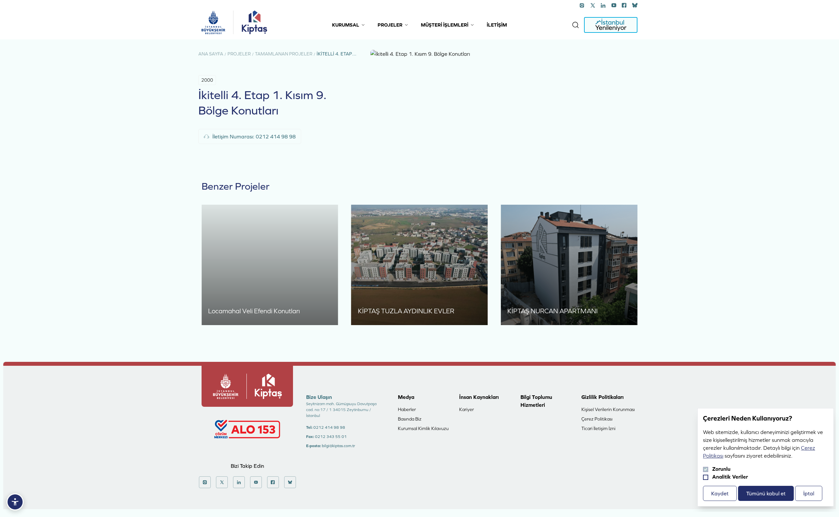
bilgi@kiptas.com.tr (338, 446)
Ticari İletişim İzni (598, 428)
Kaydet (720, 493)
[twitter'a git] (592, 5)
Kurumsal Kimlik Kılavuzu (423, 428)
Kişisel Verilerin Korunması (608, 409)
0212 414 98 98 (329, 427)
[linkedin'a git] (603, 5)
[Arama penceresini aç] (575, 25)
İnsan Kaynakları (479, 397)
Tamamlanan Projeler (283, 53)
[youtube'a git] (613, 5)
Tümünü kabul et (766, 493)
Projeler (239, 53)
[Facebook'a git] (624, 5)
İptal (808, 493)
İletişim (497, 25)
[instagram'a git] (582, 5)
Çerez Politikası (597, 419)
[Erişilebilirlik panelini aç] (15, 501)
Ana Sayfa (210, 53)
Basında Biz (409, 419)
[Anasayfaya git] (213, 22)
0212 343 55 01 (331, 436)
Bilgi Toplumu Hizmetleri (536, 401)
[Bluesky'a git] (634, 5)
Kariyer (466, 409)
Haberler (407, 409)
